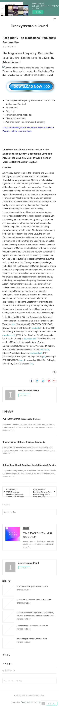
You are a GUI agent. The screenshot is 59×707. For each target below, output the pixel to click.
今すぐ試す (37, 12)
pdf (43, 356)
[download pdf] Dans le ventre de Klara (32, 638)
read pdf (35, 327)
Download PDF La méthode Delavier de (32, 625)
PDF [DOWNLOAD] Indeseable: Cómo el (21, 418)
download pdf (8, 335)
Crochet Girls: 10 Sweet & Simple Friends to (23, 441)
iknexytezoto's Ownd (29, 26)
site (13, 324)
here (21, 360)
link (31, 363)
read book (44, 349)
